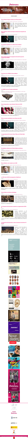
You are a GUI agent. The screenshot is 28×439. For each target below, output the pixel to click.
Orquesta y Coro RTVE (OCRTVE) (13, 21)
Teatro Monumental (20, 21)
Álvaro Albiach (7, 21)
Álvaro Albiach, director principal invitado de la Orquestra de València (13, 32)
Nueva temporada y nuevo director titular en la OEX (11, 104)
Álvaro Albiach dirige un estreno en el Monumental (11, 19)
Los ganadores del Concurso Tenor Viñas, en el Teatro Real (13, 134)
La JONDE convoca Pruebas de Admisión (9, 89)
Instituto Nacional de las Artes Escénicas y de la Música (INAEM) (17, 91)
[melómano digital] (14, 244)
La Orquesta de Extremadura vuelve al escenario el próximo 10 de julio (13, 223)
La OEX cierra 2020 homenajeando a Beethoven (11, 177)
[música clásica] (14, 351)
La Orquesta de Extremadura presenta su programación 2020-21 (14, 207)
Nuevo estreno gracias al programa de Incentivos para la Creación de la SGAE (12, 57)
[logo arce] (14, 423)
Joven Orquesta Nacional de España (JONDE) (15, 75)
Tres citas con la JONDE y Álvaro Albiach (9, 73)
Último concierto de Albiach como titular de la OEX (11, 118)
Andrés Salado (12, 106)
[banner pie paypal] (14, 438)
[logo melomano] (14, 406)
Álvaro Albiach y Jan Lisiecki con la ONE (9, 163)
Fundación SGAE (12, 59)
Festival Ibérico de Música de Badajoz (14, 120)
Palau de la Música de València (13, 34)
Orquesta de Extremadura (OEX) (18, 59)
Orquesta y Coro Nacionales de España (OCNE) (15, 46)
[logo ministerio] (14, 427)
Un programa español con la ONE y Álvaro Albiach (11, 44)
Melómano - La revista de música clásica (14, 4)
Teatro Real (11, 136)
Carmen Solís (11, 194)
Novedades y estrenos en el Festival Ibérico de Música (12, 148)
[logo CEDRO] (14, 417)
